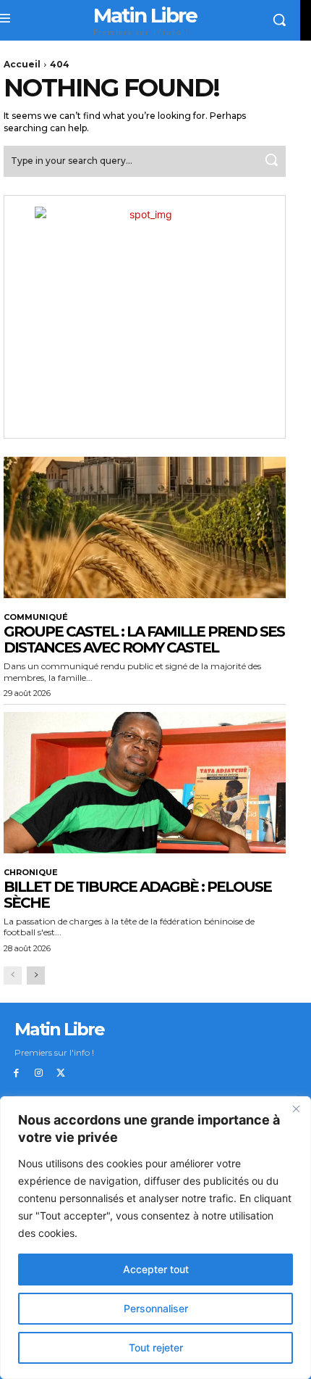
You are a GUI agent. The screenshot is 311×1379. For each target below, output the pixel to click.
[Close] (295, 1108)
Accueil (22, 64)
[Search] (271, 161)
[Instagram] (38, 1073)
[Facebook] (16, 1073)
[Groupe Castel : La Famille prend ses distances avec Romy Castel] (145, 527)
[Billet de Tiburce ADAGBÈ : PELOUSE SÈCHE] (145, 782)
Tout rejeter (156, 1347)
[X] (61, 1073)
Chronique (31, 872)
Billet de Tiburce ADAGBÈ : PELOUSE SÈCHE (137, 894)
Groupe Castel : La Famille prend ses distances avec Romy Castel (144, 639)
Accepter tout (156, 1269)
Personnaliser (156, 1308)
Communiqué (36, 617)
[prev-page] (13, 975)
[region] (155, 1237)
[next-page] (36, 975)
